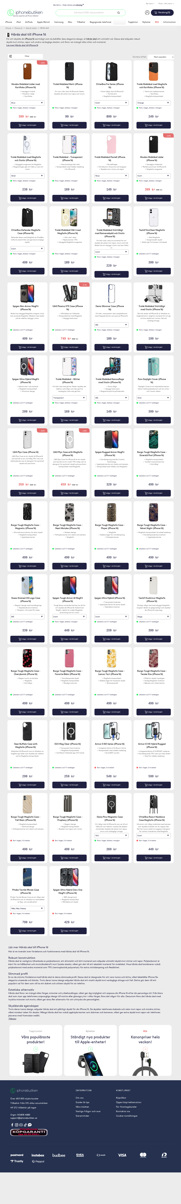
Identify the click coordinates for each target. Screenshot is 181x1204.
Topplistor (133, 22)
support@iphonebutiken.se (23, 1118)
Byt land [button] (149, 4)
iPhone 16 (18, 28)
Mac (70, 22)
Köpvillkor (121, 1098)
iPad (18, 22)
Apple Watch (43, 22)
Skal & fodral (31, 28)
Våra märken (82, 1107)
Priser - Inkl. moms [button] (166, 4)
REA (157, 22)
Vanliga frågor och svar (88, 1111)
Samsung (58, 22)
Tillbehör (81, 22)
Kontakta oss (123, 1111)
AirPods (29, 22)
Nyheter (146, 22)
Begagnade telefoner (100, 22)
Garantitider (82, 1116)
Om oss (79, 1098)
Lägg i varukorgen (28, 125)
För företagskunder (126, 1107)
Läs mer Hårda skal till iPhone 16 (22, 45)
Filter (27, 56)
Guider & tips (82, 1102)
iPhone (8, 22)
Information (169, 22)
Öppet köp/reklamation (128, 1102)
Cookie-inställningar (127, 1116)
